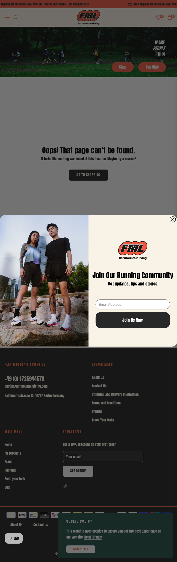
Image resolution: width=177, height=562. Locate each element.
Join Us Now (132, 320)
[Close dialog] (173, 219)
